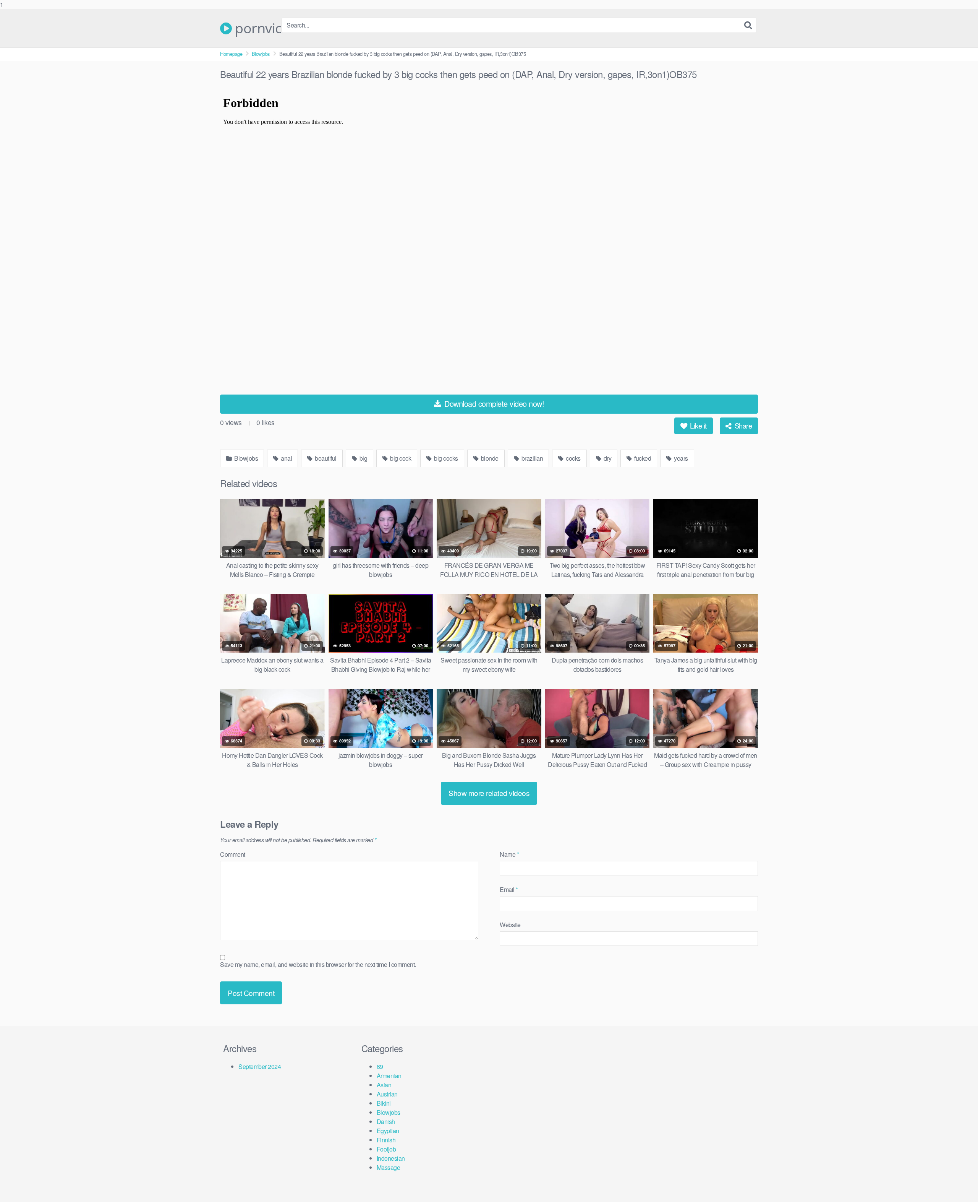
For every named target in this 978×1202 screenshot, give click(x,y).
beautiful (325, 458)
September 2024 (259, 1066)
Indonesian (391, 1158)
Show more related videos (489, 793)
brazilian (531, 458)
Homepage (231, 53)
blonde (489, 458)
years (680, 458)
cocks (573, 458)
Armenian (389, 1075)
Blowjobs (261, 53)
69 (380, 1066)
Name (509, 854)
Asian (384, 1084)
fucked (642, 458)
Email (509, 889)
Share (742, 425)
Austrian (387, 1094)
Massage (388, 1167)
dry (606, 458)
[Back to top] (957, 1180)
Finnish (386, 1139)
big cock (400, 458)
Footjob (386, 1149)
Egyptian (388, 1130)
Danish (386, 1121)
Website (510, 924)
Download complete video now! (493, 403)
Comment (232, 854)
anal (286, 458)
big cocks (445, 458)
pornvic (257, 28)
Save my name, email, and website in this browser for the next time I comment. (318, 964)
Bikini (384, 1103)
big (362, 458)
